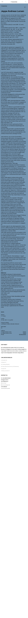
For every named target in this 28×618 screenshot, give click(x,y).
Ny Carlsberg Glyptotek (5, 364)
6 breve (24, 331)
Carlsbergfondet (4, 360)
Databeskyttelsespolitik (5, 388)
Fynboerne (14, 2)
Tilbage (25, 7)
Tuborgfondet (3, 368)
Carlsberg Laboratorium (5, 370)
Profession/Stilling (5, 322)
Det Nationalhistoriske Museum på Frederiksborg (10, 366)
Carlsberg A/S (3, 362)
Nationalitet (3, 326)
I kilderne (3, 330)
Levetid (2, 318)
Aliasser (2, 314)
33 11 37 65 (4, 383)
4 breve (24, 333)
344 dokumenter (22, 334)
